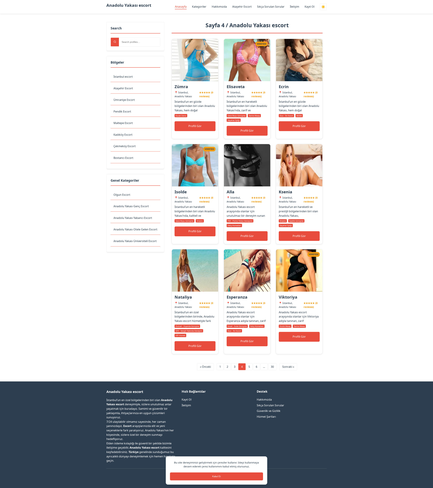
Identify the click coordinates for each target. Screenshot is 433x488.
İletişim (294, 6)
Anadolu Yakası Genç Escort (131, 206)
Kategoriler (199, 6)
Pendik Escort (122, 111)
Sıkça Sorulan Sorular (270, 6)
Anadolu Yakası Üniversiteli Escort (135, 241)
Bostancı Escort (123, 158)
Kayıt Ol (309, 6)
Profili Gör (195, 126)
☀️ (323, 7)
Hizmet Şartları (266, 416)
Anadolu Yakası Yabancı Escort (132, 218)
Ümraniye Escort (124, 100)
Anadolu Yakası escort (128, 5)
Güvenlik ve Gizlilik (268, 411)
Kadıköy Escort (122, 135)
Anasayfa (181, 6)
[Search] (115, 42)
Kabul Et (216, 476)
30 (272, 367)
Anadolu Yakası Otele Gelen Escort (135, 229)
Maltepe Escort (123, 123)
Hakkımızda (219, 6)
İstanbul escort (123, 76)
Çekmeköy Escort (124, 146)
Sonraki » (288, 367)
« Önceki (205, 367)
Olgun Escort (121, 195)
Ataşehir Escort (242, 6)
